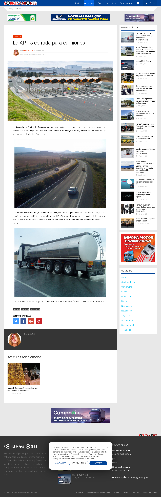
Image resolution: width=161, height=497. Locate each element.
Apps (114, 3)
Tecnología (126, 330)
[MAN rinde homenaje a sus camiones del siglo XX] (127, 188)
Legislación (126, 296)
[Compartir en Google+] (31, 321)
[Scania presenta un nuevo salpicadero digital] (127, 200)
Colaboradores (126, 3)
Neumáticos (126, 306)
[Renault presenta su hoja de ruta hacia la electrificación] (127, 94)
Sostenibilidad (127, 325)
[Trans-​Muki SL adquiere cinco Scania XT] (127, 227)
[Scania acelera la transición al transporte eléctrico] (127, 120)
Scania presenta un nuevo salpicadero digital (143, 194)
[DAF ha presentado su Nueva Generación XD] (127, 145)
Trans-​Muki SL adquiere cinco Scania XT (145, 220)
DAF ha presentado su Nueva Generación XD (144, 137)
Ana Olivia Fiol (28, 51)
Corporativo (126, 287)
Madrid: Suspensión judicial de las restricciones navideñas (22, 389)
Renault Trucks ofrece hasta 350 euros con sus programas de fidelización (145, 208)
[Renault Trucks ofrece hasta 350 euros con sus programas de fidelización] (127, 213)
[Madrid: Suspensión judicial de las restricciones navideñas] (24, 384)
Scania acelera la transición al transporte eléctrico (145, 113)
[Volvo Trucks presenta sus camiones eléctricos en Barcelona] (127, 107)
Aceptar (98, 463)
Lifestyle (125, 301)
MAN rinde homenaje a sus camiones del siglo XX (145, 182)
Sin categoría (127, 320)
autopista (17, 309)
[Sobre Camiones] (20, 5)
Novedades (126, 311)
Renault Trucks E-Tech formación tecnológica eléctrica (145, 126)
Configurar (60, 463)
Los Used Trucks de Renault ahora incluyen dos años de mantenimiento (145, 36)
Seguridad (17, 36)
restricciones (35, 309)
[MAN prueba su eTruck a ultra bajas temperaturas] (127, 157)
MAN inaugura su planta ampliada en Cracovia (145, 75)
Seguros (101, 3)
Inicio (77, 3)
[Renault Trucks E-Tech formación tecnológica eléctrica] (127, 132)
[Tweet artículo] (16, 321)
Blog (11, 9)
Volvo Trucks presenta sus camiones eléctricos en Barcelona (145, 101)
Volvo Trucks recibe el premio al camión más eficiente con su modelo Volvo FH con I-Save (145, 50)
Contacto (17, 9)
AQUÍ (77, 454)
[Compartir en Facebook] (23, 321)
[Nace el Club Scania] (127, 69)
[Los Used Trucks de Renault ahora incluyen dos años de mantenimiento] (127, 42)
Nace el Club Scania (143, 61)
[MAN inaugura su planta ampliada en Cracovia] (127, 82)
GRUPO (90, 3)
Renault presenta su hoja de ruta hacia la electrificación (144, 88)
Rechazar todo (79, 463)
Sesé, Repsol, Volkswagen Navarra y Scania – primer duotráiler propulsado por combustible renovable (144, 167)
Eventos (125, 291)
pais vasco (25, 309)
